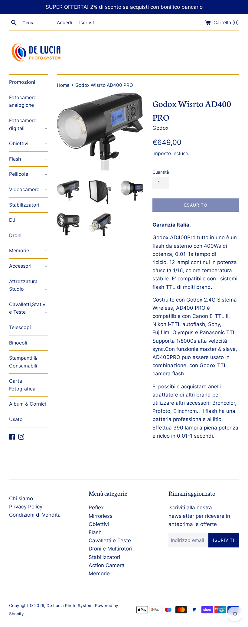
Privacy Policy (25, 507)
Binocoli (28, 343)
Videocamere (28, 189)
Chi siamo (21, 498)
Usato (16, 419)
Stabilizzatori (24, 205)
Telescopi (20, 327)
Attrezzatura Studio (28, 285)
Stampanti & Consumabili (23, 362)
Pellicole (28, 174)
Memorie (28, 250)
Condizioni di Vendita (35, 515)
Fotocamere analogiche (22, 101)
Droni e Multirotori (110, 549)
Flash (28, 159)
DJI (13, 220)
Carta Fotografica (22, 385)
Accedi (64, 22)
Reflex (96, 508)
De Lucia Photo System (70, 605)
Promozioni (22, 82)
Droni (15, 235)
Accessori (28, 266)
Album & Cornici (27, 404)
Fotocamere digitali (28, 124)
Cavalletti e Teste (110, 540)
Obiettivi (28, 143)
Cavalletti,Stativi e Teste (28, 308)
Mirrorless (101, 516)
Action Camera (107, 565)
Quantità (160, 172)
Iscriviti (87, 22)
